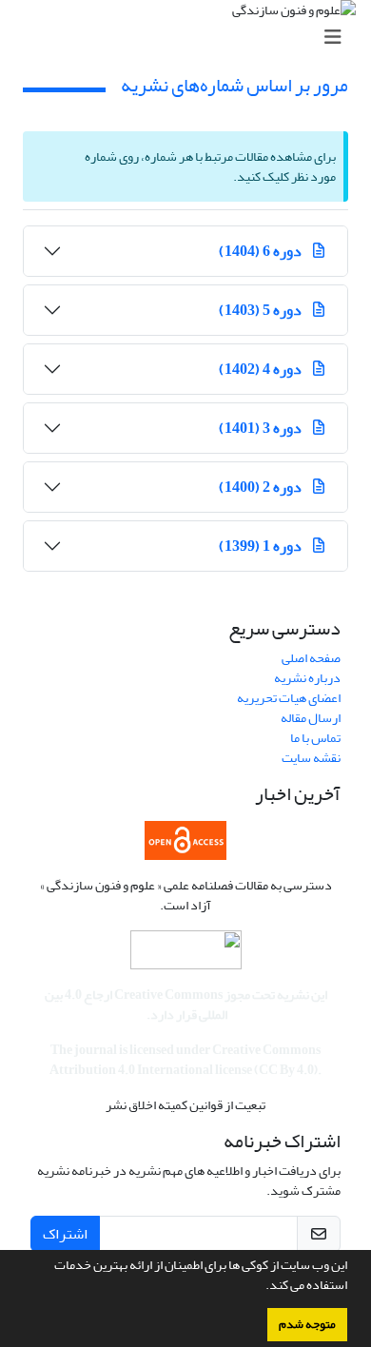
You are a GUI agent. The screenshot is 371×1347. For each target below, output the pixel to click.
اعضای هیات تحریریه (289, 698)
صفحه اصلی (311, 658)
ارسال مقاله (311, 718)
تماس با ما (315, 738)
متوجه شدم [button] (307, 1324)
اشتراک (65, 1234)
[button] (261, 1287)
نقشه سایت (311, 758)
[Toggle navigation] (191, 37)
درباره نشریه (307, 678)
